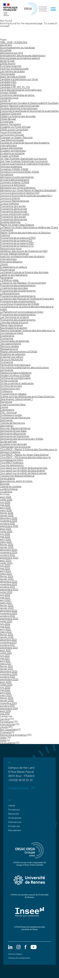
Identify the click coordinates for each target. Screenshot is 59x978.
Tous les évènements (12, 465)
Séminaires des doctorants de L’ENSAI (21, 438)
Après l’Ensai (7, 60)
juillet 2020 (6, 684)
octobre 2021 (7, 644)
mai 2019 (5, 713)
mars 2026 (6, 510)
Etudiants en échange (12, 153)
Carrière (4, 718)
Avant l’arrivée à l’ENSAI (13, 76)
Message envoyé (9, 348)
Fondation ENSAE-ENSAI (14, 169)
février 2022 (6, 634)
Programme (6, 229)
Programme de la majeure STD (17, 245)
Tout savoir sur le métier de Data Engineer (23, 473)
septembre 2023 (9, 589)
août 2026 (5, 496)
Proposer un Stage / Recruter (16, 137)
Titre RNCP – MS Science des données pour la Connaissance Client (25, 458)
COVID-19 (5, 100)
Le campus (6, 491)
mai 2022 (5, 626)
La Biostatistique (10, 293)
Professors (6, 391)
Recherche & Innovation (13, 734)
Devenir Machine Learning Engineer (19, 105)
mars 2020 (6, 695)
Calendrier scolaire (10, 486)
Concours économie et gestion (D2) (19, 192)
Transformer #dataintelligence (17, 475)
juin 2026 (5, 502)
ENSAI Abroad (8, 118)
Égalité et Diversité (10, 113)
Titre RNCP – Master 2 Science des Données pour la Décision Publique (28, 450)
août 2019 (5, 710)
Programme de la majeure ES (16, 240)
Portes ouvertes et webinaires (17, 383)
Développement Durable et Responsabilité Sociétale (29, 102)
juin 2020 (5, 687)
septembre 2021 (9, 647)
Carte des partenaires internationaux (21, 89)
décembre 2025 (8, 517)
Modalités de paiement (12, 354)
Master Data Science (11, 324)
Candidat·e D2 (8, 84)
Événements (7, 409)
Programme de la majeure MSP (17, 243)
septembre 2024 (9, 557)
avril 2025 (5, 539)
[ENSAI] (35, 9)
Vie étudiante (7, 478)
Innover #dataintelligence (14, 253)
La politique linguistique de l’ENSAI (19, 303)
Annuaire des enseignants (14, 179)
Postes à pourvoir (10, 388)
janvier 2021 (6, 668)
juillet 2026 (6, 499)
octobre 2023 (7, 586)
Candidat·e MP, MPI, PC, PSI (15, 87)
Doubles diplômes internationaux (19, 108)
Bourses (5, 483)
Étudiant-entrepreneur (13, 150)
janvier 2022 (6, 636)
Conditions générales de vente (17, 94)
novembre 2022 (8, 613)
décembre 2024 (8, 549)
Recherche (6, 401)
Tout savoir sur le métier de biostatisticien (24, 467)
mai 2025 (5, 536)
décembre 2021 (8, 639)
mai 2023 (5, 597)
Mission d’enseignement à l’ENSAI (18, 351)
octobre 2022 (7, 615)
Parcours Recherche (11, 359)
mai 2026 (5, 504)
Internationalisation (11, 261)
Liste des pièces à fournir (14, 322)
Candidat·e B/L (8, 81)
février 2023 (6, 605)
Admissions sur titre (11, 52)
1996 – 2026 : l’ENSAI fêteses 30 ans (13, 43)
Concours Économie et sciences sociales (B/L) (26, 195)
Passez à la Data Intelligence (15, 372)
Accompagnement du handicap (17, 47)
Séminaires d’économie (13, 433)
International (7, 724)
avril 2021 (5, 660)
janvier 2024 (7, 578)
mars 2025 (6, 541)
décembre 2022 (8, 610)
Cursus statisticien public (14, 213)
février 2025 (6, 544)
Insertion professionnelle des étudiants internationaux (22, 257)
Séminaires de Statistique (14, 436)
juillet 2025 (6, 531)
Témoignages (7, 73)
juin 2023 (5, 594)
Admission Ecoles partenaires (17, 176)
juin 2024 (5, 565)
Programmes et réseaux (13, 393)
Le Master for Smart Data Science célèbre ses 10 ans (29, 227)
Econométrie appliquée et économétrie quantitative (29, 110)
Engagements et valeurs (13, 266)
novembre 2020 (8, 673)
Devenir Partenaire (10, 124)
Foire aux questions (11, 166)
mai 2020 (5, 689)
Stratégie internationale (13, 443)
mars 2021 (5, 663)
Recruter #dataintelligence (15, 428)
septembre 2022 (9, 618)
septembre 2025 (9, 525)
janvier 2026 (6, 515)
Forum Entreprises (10, 132)
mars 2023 (6, 602)
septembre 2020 (9, 679)
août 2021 (5, 650)
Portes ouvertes (9, 380)
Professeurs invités (11, 414)
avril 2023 (5, 599)
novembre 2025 (8, 520)
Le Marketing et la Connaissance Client (21, 311)
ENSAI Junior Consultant (14, 129)
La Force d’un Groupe (12, 134)
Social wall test (8, 441)
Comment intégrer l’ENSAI (14, 182)
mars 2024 (6, 573)
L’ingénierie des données (14, 287)
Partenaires (6, 277)
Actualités (5, 50)
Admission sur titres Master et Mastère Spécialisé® (28, 190)
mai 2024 (5, 568)
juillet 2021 (6, 652)
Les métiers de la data (12, 71)
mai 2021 (5, 658)
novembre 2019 (8, 703)
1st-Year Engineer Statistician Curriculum (23, 158)
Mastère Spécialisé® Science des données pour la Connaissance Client (27, 331)
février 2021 (6, 666)
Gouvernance (7, 269)
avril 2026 (5, 507)
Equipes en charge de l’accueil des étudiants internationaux (24, 144)
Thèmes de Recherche (12, 422)
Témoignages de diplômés (14, 340)
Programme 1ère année (13, 206)
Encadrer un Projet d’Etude (15, 126)
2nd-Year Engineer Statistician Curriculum (24, 161)
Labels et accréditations (13, 274)
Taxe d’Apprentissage (12, 139)
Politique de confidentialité (15, 377)
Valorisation (7, 425)
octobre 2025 (7, 523)
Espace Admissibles (11, 147)
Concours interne (10, 198)
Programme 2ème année (13, 208)
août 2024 (5, 560)
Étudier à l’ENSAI (9, 155)
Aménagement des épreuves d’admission (23, 55)
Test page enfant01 (10, 343)
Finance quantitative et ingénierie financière (25, 163)
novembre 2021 (8, 642)
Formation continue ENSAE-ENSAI (19, 171)
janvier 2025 (6, 547)
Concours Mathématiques (14, 200)
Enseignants (7, 335)
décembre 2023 (8, 581)
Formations (6, 174)
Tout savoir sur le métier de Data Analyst (22, 470)
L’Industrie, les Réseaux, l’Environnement (23, 282)
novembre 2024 (8, 552)
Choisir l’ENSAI (8, 92)
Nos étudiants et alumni (13, 327)
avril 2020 (5, 692)
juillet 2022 (6, 621)
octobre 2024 (7, 554)
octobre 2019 (7, 705)
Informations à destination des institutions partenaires (24, 368)
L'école (4, 726)
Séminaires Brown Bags (13, 430)
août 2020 (5, 681)
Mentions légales (9, 346)
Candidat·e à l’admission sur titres (19, 79)
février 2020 (6, 697)
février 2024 (6, 576)
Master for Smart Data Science (17, 224)
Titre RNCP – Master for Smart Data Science (24, 454)
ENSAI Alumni (7, 63)
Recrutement (14, 830)
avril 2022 (5, 629)
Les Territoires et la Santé (14, 317)
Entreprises (6, 121)
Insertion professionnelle (14, 68)
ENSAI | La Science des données (18, 116)
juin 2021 (5, 655)
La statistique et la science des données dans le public (27, 308)
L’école (4, 264)
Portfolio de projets (11, 385)
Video (3, 740)
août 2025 (5, 528)
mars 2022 (6, 631)
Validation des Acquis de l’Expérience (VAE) (24, 250)
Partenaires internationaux (15, 364)
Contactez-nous (9, 97)
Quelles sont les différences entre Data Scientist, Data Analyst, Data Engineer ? (27, 398)
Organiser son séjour (11, 356)
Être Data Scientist (10, 65)
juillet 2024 (6, 562)
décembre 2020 (8, 671)
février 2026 (6, 512)
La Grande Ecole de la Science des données (24, 272)
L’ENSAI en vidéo (9, 280)
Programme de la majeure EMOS (18, 237)
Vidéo (3, 737)
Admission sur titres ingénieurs (17, 187)
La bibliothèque (9, 488)
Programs (5, 732)
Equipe (4, 406)
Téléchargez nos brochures (15, 446)
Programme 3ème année (13, 211)
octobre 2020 (7, 676)
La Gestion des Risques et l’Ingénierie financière (27, 298)
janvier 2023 (6, 607)
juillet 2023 (6, 592)
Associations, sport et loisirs (16, 480)
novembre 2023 (8, 584)
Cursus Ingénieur (9, 203)
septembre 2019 (9, 708)
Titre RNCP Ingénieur (12, 462)
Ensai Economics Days (13, 404)
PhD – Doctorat (8, 412)
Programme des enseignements (18, 285)
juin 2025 (5, 533)
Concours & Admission (13, 184)
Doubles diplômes (10, 221)
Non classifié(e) (8, 729)
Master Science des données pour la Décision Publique (25, 234)
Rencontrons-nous (11, 248)
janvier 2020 (7, 700)
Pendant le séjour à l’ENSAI (15, 375)
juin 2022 (5, 623)
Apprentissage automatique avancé (20, 57)
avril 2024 (5, 570)
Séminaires (6, 420)
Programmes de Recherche (15, 417)
